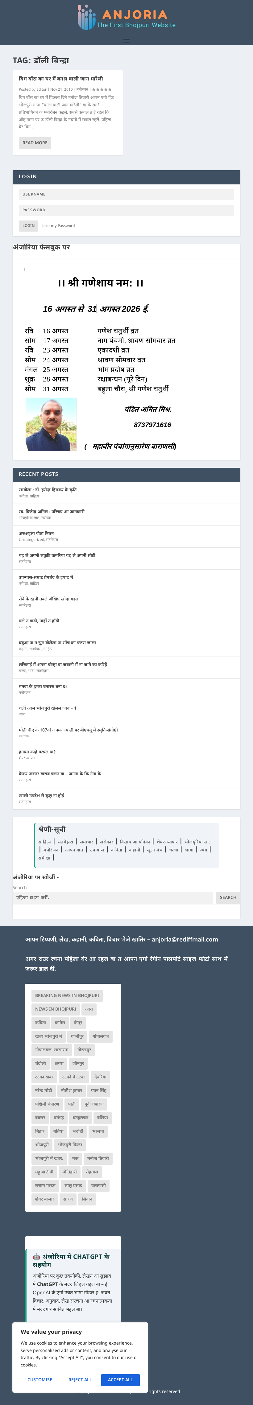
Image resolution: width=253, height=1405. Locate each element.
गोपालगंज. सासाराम (51, 1050)
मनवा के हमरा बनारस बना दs (43, 687)
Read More (35, 143)
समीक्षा (45, 858)
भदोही (78, 1132)
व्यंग (204, 850)
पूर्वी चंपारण (94, 1104)
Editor (41, 89)
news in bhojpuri (55, 1009)
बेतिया (58, 1132)
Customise (39, 1380)
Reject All (80, 1380)
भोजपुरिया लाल (29, 518)
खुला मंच (155, 850)
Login (29, 226)
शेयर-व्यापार (27, 758)
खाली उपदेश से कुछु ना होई (41, 796)
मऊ (75, 1159)
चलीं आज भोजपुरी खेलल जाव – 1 (48, 708)
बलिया (102, 1118)
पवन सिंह (98, 1091)
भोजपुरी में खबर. (49, 1159)
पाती (72, 1104)
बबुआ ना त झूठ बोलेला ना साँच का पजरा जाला (57, 643)
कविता (23, 496)
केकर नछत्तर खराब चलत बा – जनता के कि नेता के (60, 774)
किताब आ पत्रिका (135, 842)
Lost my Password (58, 226)
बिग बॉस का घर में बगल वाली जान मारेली (61, 79)
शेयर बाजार (44, 1199)
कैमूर (78, 1023)
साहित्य (34, 496)
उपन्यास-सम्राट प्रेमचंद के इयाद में (46, 578)
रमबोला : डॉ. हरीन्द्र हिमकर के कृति (48, 490)
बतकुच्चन (80, 1118)
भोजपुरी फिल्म (70, 1145)
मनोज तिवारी (98, 1159)
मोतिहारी (69, 1172)
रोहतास (92, 1172)
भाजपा (98, 1132)
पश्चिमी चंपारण (47, 1104)
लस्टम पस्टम (45, 1186)
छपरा (59, 1064)
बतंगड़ (59, 1118)
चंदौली (40, 1064)
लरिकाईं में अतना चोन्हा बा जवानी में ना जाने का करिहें (63, 665)
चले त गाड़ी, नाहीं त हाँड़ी (39, 621)
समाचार (24, 736)
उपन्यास (97, 850)
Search (20, 888)
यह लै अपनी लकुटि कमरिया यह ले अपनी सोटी (57, 556)
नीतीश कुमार (71, 1091)
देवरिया (100, 1077)
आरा (89, 1009)
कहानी (23, 649)
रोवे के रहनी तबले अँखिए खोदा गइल (48, 599)
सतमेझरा (52, 540)
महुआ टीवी (44, 1172)
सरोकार (46, 518)
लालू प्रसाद (73, 1186)
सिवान (87, 1199)
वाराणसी (98, 1186)
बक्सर (40, 1118)
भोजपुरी (42, 1145)
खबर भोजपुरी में (48, 1037)
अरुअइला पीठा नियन (36, 534)
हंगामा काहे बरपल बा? (37, 752)
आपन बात (74, 850)
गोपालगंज (101, 1037)
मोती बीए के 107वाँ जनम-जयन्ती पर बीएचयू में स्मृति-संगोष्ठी (68, 730)
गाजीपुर (77, 1037)
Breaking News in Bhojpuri (67, 996)
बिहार (39, 1132)
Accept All (120, 1380)
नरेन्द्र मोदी (43, 1091)
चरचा (22, 671)
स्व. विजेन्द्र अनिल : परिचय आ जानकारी (52, 512)
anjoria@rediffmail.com (185, 940)
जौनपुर (78, 1064)
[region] (80, 1357)
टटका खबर (44, 1077)
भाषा (31, 671)
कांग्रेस (60, 1023)
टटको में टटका (73, 1077)
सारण (68, 1199)
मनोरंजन (82, 89)
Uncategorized (31, 540)
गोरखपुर (84, 1050)
